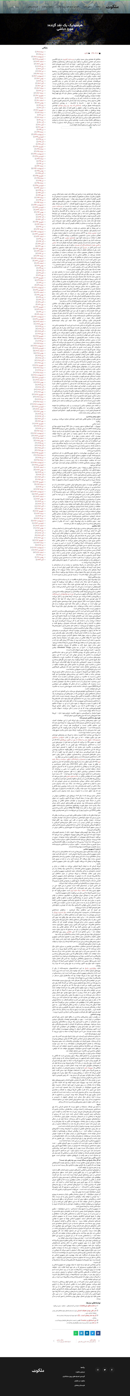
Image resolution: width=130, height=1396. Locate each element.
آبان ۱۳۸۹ (40, 331)
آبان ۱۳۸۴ (40, 477)
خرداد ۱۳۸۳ (39, 518)
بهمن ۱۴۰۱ (40, 103)
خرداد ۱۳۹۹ (40, 132)
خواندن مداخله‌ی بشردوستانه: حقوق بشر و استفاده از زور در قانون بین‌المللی (76, 738)
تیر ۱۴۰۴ (40, 71)
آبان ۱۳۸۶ (40, 419)
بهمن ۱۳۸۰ (40, 557)
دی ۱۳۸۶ (40, 414)
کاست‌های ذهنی (71, 776)
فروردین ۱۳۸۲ (39, 550)
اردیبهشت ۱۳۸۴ (38, 491)
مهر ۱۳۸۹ (40, 334)
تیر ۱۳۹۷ (40, 161)
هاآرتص (69, 932)
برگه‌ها (98, 7)
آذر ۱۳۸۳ (40, 504)
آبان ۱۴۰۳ (40, 83)
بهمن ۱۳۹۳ (39, 212)
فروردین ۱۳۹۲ (39, 261)
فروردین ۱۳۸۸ (39, 377)
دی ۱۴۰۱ (41, 105)
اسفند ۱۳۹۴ (39, 188)
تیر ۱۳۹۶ (40, 163)
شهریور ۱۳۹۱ (39, 278)
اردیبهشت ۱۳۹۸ (38, 154)
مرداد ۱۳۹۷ (40, 159)
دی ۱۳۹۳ (40, 214)
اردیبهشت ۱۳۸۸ (38, 375)
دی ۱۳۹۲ (40, 239)
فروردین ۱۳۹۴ (39, 207)
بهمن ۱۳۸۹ (40, 324)
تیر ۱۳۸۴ (40, 487)
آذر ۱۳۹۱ (41, 270)
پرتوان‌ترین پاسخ (90, 968)
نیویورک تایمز (88, 1068)
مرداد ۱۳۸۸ (39, 368)
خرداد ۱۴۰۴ (40, 73)
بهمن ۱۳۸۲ (39, 528)
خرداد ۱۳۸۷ (39, 402)
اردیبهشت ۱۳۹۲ (38, 258)
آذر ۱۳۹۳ (40, 217)
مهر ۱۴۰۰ (40, 127)
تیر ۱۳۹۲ (40, 253)
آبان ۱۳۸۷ (40, 389)
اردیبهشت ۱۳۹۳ (38, 231)
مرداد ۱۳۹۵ (40, 178)
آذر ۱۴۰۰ (41, 122)
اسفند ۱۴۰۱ (40, 100)
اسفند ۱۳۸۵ (39, 438)
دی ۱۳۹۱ (41, 268)
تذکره (86, 53)
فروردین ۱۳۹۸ (39, 156)
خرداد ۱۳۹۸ (39, 151)
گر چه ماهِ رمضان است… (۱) (87, 1315)
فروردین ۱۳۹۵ (39, 185)
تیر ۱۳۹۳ (40, 227)
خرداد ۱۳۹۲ (40, 256)
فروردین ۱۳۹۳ (39, 234)
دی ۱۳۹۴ (40, 190)
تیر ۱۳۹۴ (40, 200)
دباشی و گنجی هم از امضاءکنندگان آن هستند (76, 243)
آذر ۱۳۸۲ (40, 533)
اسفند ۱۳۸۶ (39, 409)
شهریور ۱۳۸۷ (39, 394)
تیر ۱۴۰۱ (41, 115)
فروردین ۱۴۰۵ (39, 59)
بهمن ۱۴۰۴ (40, 64)
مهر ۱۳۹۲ (40, 246)
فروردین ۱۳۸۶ (39, 436)
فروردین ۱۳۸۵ (39, 465)
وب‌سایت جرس (57, 206)
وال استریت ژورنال (60, 912)
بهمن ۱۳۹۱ (40, 265)
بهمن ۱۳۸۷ (39, 382)
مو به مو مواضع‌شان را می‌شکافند (62, 594)
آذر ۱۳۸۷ (40, 387)
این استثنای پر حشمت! (88, 1320)
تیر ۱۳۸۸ (40, 370)
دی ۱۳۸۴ (40, 472)
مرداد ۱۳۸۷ (39, 397)
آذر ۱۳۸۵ (40, 445)
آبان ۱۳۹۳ (40, 219)
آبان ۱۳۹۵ (40, 173)
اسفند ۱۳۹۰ (39, 292)
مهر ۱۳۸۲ (40, 538)
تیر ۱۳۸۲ (40, 545)
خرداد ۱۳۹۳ (39, 229)
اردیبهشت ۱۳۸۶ (38, 433)
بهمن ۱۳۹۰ (40, 295)
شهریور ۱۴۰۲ (39, 95)
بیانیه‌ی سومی (70, 238)
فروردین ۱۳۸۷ (39, 406)
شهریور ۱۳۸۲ (39, 540)
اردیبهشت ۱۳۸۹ (38, 346)
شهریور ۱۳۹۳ (39, 222)
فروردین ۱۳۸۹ (39, 348)
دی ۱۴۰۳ (40, 81)
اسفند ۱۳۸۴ (39, 467)
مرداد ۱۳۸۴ (39, 484)
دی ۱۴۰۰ (41, 120)
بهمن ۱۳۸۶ (39, 411)
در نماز (94, 1323)
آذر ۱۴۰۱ (41, 108)
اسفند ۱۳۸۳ (39, 496)
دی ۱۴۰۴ (40, 66)
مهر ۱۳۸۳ (40, 508)
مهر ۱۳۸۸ (40, 363)
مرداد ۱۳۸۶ (40, 426)
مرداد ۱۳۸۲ (40, 543)
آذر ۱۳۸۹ (40, 329)
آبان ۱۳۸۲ (40, 535)
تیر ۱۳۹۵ (40, 180)
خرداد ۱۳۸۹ (39, 343)
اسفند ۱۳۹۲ (39, 236)
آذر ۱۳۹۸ (40, 142)
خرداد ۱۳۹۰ (40, 314)
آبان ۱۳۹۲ (40, 244)
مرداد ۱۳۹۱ (40, 280)
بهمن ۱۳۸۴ (39, 470)
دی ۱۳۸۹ (40, 326)
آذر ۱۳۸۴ (40, 474)
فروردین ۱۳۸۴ (39, 494)
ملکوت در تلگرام (47, 7)
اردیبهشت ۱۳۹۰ (38, 317)
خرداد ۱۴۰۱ (40, 117)
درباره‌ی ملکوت (87, 7)
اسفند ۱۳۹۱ (40, 263)
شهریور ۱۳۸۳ (39, 511)
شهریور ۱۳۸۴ (39, 482)
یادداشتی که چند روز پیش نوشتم (69, 105)
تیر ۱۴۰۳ (40, 91)
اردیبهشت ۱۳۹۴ (38, 205)
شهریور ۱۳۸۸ (39, 365)
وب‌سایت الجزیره (68, 59)
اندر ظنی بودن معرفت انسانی (86, 1310)
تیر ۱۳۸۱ (41, 555)
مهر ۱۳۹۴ (40, 195)
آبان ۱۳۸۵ (40, 448)
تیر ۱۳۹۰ (41, 312)
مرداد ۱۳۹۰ (40, 309)
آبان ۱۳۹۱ (40, 273)
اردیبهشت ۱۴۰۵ (38, 56)
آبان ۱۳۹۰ (40, 302)
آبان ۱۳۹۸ (40, 144)
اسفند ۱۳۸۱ (39, 552)
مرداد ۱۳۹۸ (40, 149)
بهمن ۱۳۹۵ (40, 171)
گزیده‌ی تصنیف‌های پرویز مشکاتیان (68, 7)
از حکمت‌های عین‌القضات (87, 1306)
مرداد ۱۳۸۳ (39, 513)
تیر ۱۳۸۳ (40, 516)
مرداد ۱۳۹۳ (40, 224)
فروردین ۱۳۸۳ (39, 523)
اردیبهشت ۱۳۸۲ (38, 547)
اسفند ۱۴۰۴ (39, 61)
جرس (85, 247)
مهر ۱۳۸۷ (40, 392)
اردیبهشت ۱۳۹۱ (38, 287)
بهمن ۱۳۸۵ (39, 440)
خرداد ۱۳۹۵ (39, 183)
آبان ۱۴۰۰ (40, 125)
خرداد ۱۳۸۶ (39, 431)
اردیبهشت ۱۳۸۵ (38, 462)
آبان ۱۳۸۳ (40, 506)
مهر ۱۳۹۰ (40, 304)
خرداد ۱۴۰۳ (40, 93)
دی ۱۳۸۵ (40, 443)
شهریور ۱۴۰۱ (39, 110)
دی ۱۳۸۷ (40, 385)
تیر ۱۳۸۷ (40, 399)
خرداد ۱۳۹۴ (39, 202)
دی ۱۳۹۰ (40, 297)
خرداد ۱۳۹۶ (40, 166)
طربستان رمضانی (33, 7)
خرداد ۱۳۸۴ (39, 489)
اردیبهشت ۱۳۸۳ (38, 521)
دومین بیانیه (92, 233)
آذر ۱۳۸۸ (40, 358)
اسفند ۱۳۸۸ (39, 351)
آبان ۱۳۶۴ (40, 560)
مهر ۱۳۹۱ (40, 275)
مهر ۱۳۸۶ (40, 421)
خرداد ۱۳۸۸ (39, 372)
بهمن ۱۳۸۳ (39, 499)
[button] (14, 7)
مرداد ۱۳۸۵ (39, 455)
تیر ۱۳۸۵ (40, 457)
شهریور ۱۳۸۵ (39, 453)
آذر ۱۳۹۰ (41, 299)
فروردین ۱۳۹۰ (39, 319)
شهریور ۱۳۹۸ (39, 146)
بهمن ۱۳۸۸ (39, 353)
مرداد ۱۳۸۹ (40, 338)
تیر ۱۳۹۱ (41, 282)
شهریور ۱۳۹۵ (39, 176)
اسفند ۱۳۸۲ (39, 525)
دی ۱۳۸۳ (40, 501)
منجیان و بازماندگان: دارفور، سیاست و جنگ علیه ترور (76, 760)
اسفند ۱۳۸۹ (39, 321)
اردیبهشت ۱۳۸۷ (38, 404)
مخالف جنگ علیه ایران (78, 890)
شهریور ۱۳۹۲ (39, 248)
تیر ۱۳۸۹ (40, 341)
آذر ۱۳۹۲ (40, 241)
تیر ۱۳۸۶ (40, 428)
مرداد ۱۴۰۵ (40, 52)
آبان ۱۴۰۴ (40, 69)
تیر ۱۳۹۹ (40, 129)
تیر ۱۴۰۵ (40, 54)
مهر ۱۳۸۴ (40, 479)
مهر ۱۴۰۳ (40, 86)
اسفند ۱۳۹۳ (39, 210)
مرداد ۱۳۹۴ (40, 197)
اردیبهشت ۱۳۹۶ (38, 168)
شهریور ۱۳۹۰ (39, 307)
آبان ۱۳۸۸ (40, 360)
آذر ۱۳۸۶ (40, 416)
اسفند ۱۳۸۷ (39, 380)
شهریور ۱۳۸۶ (39, 423)
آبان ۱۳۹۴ (40, 193)
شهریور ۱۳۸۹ (39, 336)
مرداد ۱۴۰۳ (40, 88)
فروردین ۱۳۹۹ (39, 137)
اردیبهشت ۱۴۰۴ (38, 76)
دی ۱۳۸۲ (40, 530)
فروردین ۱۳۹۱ (39, 290)
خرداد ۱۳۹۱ (40, 285)
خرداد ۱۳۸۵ (39, 460)
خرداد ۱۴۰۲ (40, 98)
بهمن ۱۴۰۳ (40, 78)
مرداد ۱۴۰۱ (40, 112)
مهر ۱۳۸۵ (40, 450)
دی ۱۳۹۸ (40, 139)
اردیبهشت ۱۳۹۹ (38, 134)
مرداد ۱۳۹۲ (40, 251)
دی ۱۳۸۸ (40, 355)
